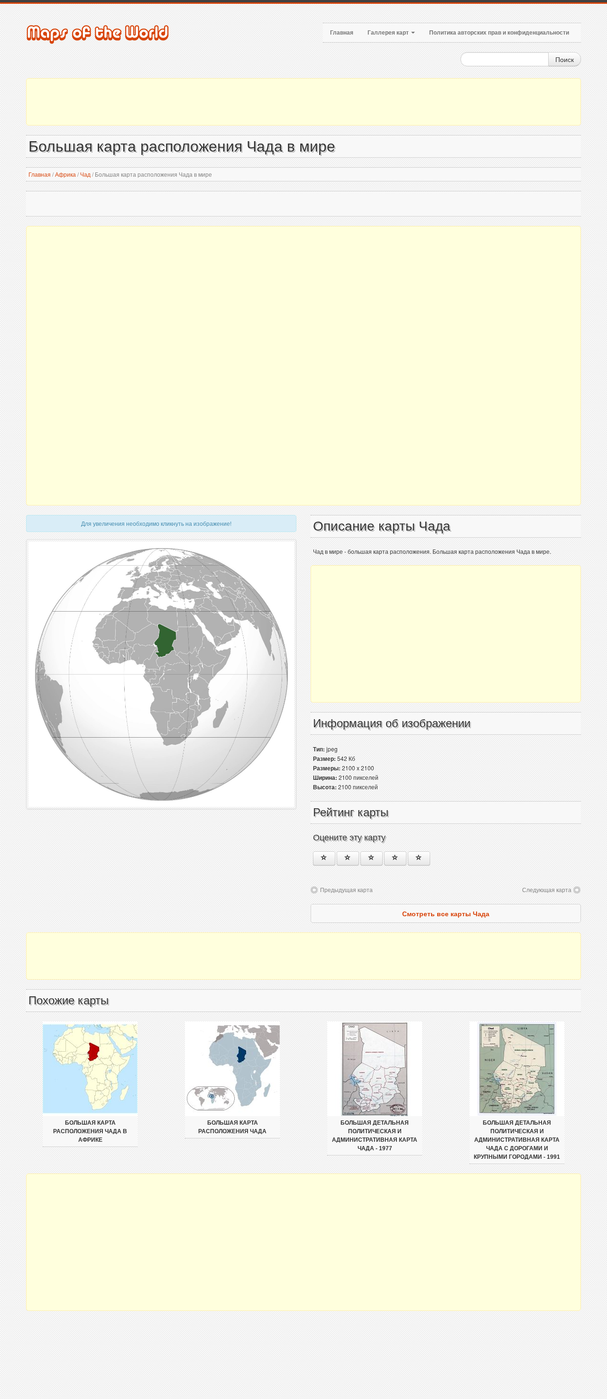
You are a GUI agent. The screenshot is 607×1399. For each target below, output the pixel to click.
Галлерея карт (389, 32)
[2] (348, 858)
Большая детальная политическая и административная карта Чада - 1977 (374, 1135)
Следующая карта (546, 889)
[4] (395, 858)
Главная (341, 32)
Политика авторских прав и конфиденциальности (499, 32)
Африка (65, 174)
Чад (85, 174)
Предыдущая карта (346, 889)
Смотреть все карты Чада (445, 913)
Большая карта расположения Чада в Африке (90, 1131)
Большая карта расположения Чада (232, 1127)
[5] (419, 858)
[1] (324, 858)
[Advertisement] (303, 102)
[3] (371, 858)
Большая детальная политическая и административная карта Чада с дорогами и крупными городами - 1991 (517, 1139)
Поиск (564, 59)
